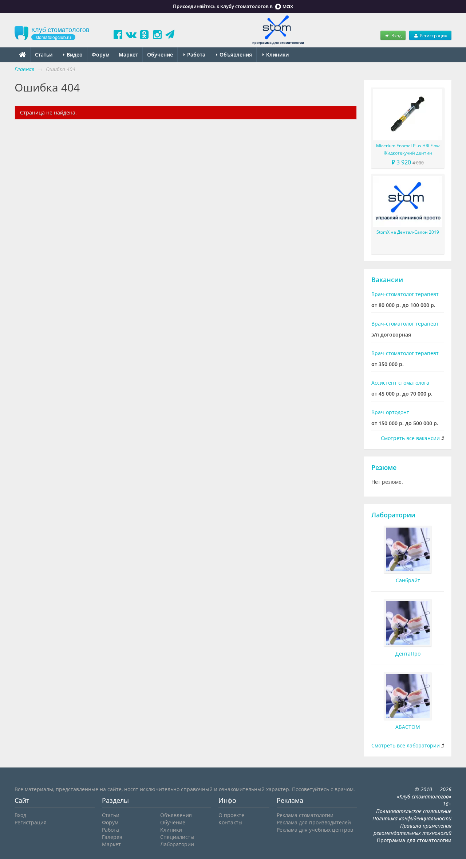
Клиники (277, 54)
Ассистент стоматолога (400, 382)
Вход (396, 35)
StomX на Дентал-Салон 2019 (407, 232)
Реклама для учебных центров (315, 829)
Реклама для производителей (314, 822)
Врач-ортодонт (390, 412)
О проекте (231, 815)
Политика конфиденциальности (411, 818)
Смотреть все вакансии (410, 438)
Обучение (160, 54)
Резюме (383, 467)
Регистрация (433, 35)
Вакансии (387, 279)
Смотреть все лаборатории (405, 745)
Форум (101, 54)
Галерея (112, 836)
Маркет (128, 54)
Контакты (230, 822)
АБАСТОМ (407, 726)
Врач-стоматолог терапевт (405, 294)
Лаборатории (393, 514)
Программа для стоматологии (414, 840)
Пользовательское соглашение (413, 811)
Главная (24, 69)
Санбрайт (408, 580)
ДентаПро (407, 653)
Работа (195, 54)
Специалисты (177, 836)
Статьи (43, 54)
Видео (74, 54)
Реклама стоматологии (305, 815)
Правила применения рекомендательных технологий (412, 829)
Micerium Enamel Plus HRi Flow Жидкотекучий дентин (407, 149)
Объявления (235, 54)
